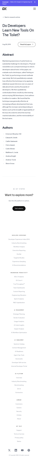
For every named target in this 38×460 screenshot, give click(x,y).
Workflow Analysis (19, 247)
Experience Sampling (19, 261)
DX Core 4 (19, 280)
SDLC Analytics (19, 277)
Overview (19, 378)
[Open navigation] (35, 9)
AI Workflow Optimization (19, 332)
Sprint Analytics (19, 299)
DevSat (19, 254)
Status (19, 441)
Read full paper (25, 44)
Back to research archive (12, 17)
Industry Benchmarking (19, 243)
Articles (19, 415)
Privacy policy (19, 438)
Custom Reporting (19, 291)
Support (19, 430)
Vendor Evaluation (19, 318)
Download (5, 2)
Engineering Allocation (19, 295)
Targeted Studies (19, 258)
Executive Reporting (19, 250)
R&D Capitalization (19, 302)
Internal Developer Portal (19, 366)
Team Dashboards (19, 288)
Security (19, 411)
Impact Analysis (19, 329)
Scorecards (19, 359)
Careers (19, 408)
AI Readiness (19, 351)
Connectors (19, 392)
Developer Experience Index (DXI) (19, 239)
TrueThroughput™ (19, 284)
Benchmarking (19, 385)
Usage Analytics (19, 321)
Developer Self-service (19, 362)
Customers (19, 404)
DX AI (19, 389)
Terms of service (19, 434)
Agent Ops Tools (19, 355)
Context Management (19, 348)
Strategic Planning (19, 314)
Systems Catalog (19, 344)
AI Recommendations (19, 265)
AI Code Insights (19, 325)
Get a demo (19, 208)
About (19, 419)
